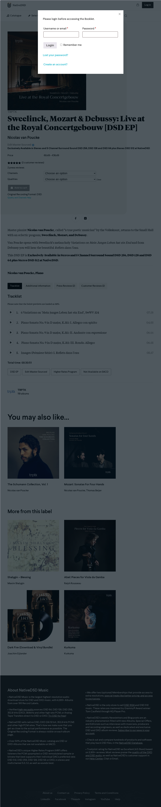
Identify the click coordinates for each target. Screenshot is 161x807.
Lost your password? (55, 55)
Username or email (55, 28)
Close (119, 14)
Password (89, 28)
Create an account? (55, 64)
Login (50, 45)
